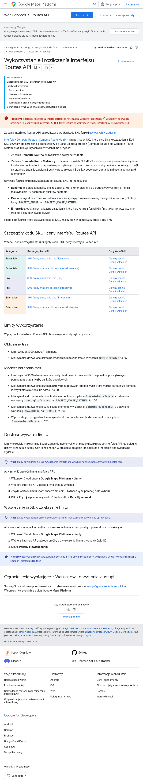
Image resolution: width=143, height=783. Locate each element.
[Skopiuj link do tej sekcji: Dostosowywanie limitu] (51, 435)
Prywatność (22, 766)
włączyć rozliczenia (91, 118)
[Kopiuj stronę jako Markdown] (46, 68)
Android (54, 679)
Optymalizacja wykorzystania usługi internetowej (24, 701)
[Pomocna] (131, 47)
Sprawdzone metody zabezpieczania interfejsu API (25, 692)
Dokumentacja (69, 47)
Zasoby (46, 51)
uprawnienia (103, 517)
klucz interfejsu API (44, 123)
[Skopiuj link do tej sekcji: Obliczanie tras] (31, 345)
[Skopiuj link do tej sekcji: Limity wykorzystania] (46, 326)
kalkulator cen (114, 461)
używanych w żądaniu (102, 132)
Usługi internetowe (60, 696)
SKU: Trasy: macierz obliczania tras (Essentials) (53, 268)
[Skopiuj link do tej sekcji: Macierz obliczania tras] (44, 368)
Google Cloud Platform (16, 741)
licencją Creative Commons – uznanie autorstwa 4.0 (86, 628)
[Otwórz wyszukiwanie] (95, 4)
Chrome (8, 730)
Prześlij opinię (126, 61)
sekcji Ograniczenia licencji (102, 586)
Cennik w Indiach (118, 262)
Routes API (40, 15)
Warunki (8, 766)
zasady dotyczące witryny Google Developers (109, 632)
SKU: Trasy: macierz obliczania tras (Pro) (49, 287)
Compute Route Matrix (52, 139)
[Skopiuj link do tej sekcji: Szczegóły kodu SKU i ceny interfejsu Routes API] (99, 233)
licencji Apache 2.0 (26, 632)
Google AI (9, 746)
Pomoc (101, 691)
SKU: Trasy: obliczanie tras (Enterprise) (48, 297)
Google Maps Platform (46, 47)
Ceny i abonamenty (107, 679)
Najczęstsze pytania (15, 679)
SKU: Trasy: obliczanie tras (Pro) (44, 278)
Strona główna (11, 47)
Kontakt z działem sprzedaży (117, 15)
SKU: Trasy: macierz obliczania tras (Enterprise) (53, 307)
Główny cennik (117, 258)
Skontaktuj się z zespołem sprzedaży (117, 685)
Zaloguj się (132, 4)
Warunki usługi (105, 696)
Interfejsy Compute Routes (20, 139)
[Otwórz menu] (5, 4)
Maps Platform (43, 4)
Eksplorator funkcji (14, 685)
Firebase (9, 735)
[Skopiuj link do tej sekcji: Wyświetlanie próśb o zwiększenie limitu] (71, 508)
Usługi (27, 47)
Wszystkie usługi (13, 752)
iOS (52, 685)
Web (52, 691)
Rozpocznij (82, 15)
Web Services (15, 15)
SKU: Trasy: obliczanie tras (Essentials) (48, 258)
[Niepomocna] (136, 47)
